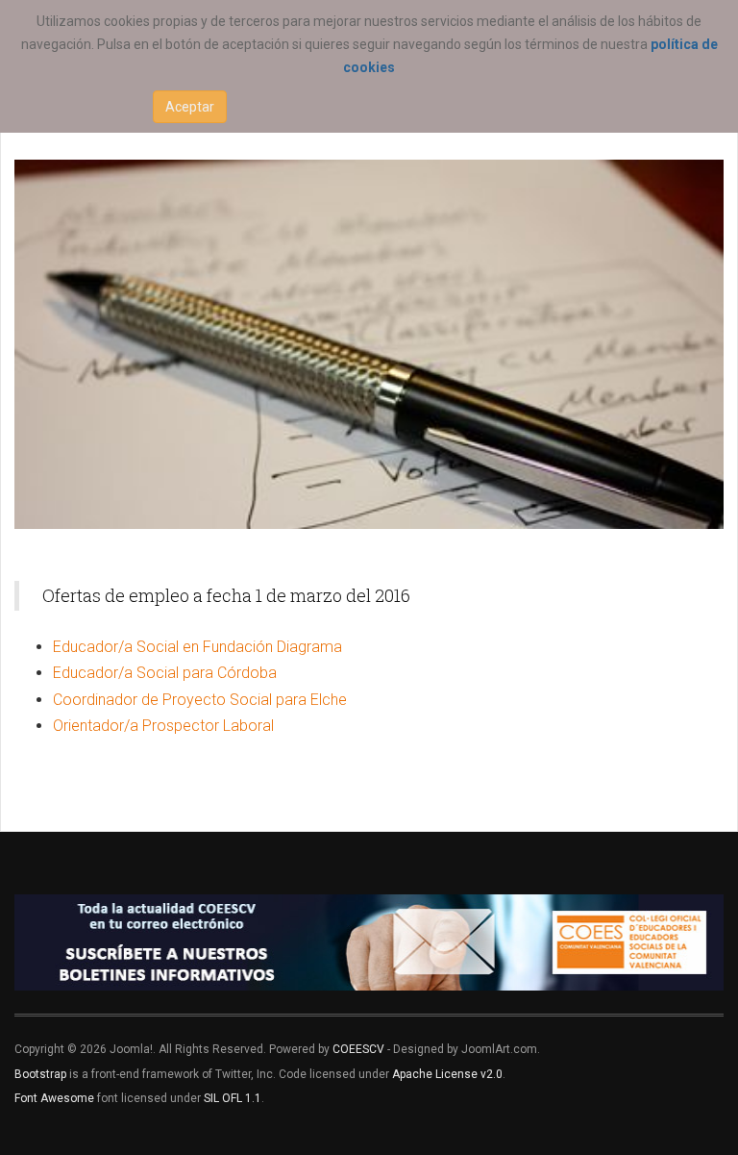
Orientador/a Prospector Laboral (163, 725)
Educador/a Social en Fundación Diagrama (197, 647)
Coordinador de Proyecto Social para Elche (200, 699)
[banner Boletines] (369, 942)
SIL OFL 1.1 (232, 1098)
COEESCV (358, 1049)
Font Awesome (54, 1098)
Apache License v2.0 (447, 1074)
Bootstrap (40, 1074)
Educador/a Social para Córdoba (165, 673)
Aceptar (189, 106)
